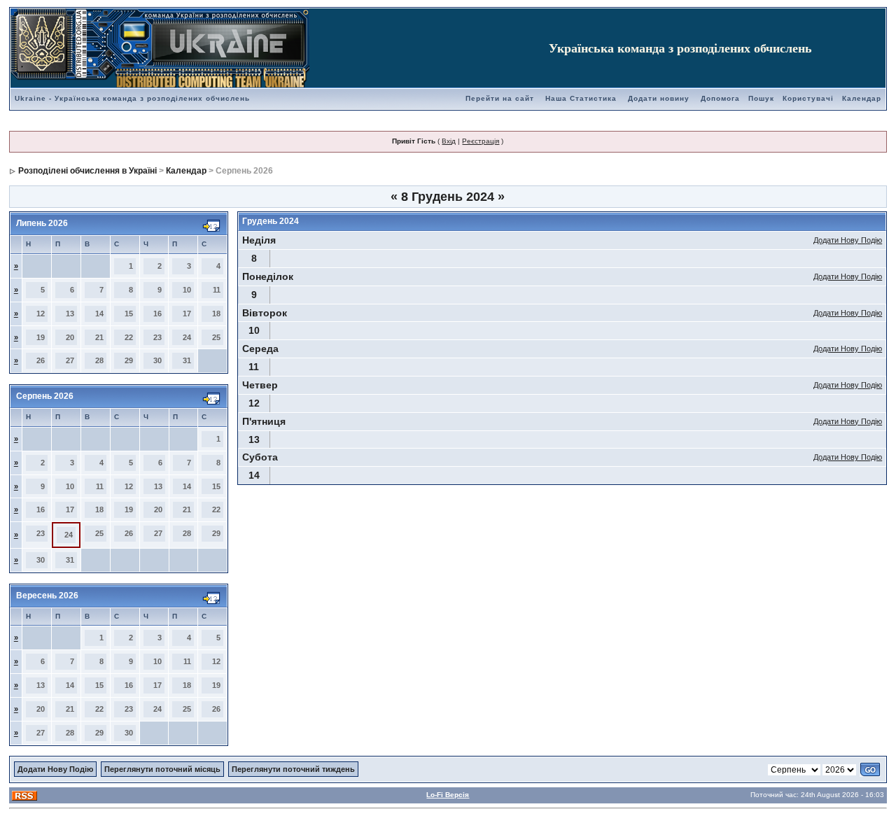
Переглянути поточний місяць (162, 769)
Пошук (761, 98)
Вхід (449, 141)
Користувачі (808, 98)
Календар (861, 98)
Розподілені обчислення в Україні (87, 171)
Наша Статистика (581, 98)
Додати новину (659, 98)
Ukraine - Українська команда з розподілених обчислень (132, 98)
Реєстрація (480, 141)
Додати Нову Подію (847, 240)
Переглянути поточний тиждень (293, 769)
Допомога (720, 98)
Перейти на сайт (499, 98)
